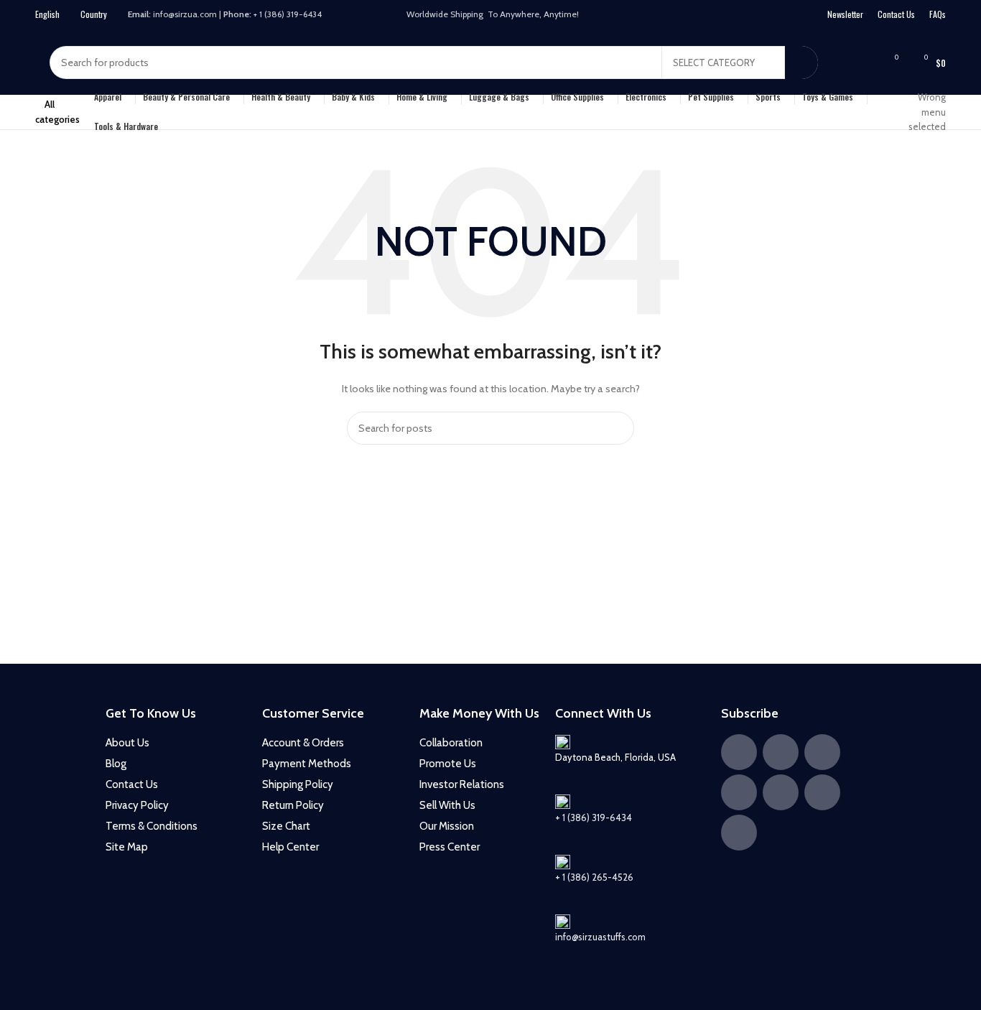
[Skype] (739, 833)
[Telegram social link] (803, 15)
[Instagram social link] (710, 15)
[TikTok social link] (785, 15)
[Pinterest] (739, 792)
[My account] (838, 62)
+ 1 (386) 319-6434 (593, 817)
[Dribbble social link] (766, 15)
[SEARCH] (801, 62)
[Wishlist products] (864, 62)
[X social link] (691, 15)
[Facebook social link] (673, 15)
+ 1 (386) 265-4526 (594, 877)
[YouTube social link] (729, 15)
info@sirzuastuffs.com (600, 936)
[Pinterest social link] (747, 15)
